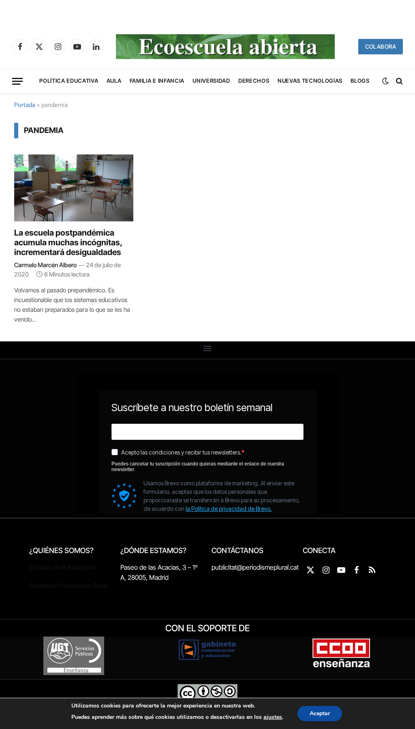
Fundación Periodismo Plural (68, 585)
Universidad (211, 80)
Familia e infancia (157, 80)
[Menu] (17, 81)
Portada (24, 105)
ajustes (272, 717)
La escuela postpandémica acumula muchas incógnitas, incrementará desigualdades (68, 242)
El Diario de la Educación (63, 567)
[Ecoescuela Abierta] (225, 46)
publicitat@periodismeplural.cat (255, 567)
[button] (207, 348)
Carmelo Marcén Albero (45, 265)
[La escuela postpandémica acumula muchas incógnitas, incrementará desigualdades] (73, 187)
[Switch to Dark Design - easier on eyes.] (385, 81)
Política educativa (68, 80)
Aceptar (320, 713)
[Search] (398, 81)
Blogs (360, 80)
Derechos (253, 80)
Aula (114, 80)
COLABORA (380, 46)
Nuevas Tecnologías (310, 80)
